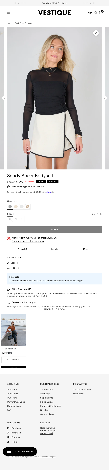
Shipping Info (46, 397)
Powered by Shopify (46, 456)
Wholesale (78, 393)
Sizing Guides (46, 401)
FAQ (9, 410)
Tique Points (46, 389)
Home (9, 23)
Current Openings (16, 401)
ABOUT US (13, 384)
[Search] (96, 12)
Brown (28, 207)
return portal (46, 433)
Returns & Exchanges (50, 406)
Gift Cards (45, 393)
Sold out (13, 367)
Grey (22, 207)
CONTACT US (80, 384)
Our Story (12, 389)
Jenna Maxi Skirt (8, 349)
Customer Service (82, 389)
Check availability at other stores (28, 241)
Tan (16, 207)
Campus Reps (14, 406)
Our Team (12, 397)
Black (10, 207)
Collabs (44, 410)
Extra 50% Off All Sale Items (54, 3)
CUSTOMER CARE (50, 384)
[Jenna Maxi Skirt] (13, 330)
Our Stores (12, 393)
